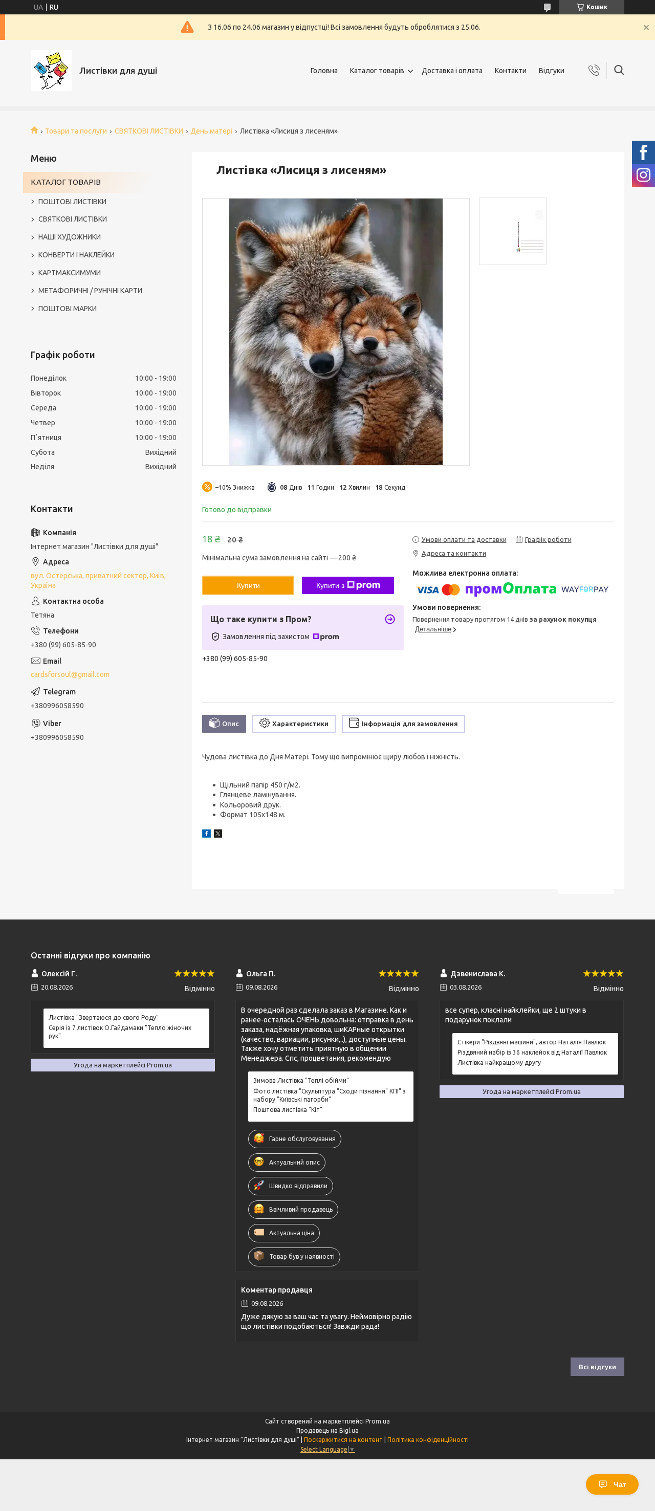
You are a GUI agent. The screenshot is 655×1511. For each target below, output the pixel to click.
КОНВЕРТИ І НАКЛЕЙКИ (76, 255)
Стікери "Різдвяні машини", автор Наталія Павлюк (531, 1042)
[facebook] (206, 835)
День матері (211, 131)
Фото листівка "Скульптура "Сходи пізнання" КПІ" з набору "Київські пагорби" (329, 1095)
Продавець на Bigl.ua (327, 1430)
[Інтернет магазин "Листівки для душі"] (51, 70)
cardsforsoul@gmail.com (70, 674)
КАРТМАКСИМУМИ (69, 273)
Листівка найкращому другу (499, 1062)
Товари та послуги (76, 131)
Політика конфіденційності (428, 1439)
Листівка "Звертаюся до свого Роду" (104, 1017)
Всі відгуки (597, 1366)
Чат (620, 1484)
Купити (248, 585)
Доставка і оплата (452, 71)
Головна (324, 71)
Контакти (511, 71)
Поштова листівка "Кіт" (287, 1109)
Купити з (330, 585)
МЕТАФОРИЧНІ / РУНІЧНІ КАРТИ (90, 291)
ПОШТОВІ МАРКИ (67, 308)
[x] (218, 835)
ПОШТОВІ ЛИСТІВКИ (72, 202)
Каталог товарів (377, 71)
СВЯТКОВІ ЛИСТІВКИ (149, 131)
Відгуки (551, 71)
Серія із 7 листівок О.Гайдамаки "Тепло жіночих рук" (120, 1031)
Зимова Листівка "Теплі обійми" (301, 1080)
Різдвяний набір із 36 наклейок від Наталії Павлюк (532, 1052)
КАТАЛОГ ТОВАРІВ (66, 182)
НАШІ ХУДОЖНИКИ (69, 237)
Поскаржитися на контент (343, 1439)
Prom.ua (377, 1421)
